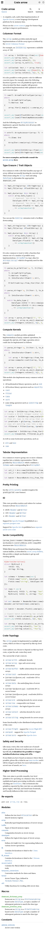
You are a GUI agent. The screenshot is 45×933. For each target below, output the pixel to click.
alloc (3, 813)
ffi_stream (5, 856)
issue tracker (34, 760)
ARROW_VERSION (8, 925)
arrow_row (14, 802)
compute (5, 830)
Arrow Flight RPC (35, 729)
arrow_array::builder (35, 551)
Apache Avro (17, 527)
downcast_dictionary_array (12, 897)
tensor (4, 876)
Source (4, 12)
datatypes (5, 835)
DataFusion (17, 783)
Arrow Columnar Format (15, 44)
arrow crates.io (19, 25)
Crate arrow (20, 2)
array (4, 820)
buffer (4, 825)
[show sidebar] (2, 2)
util (3, 883)
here (24, 765)
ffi (2, 848)
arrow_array (8, 160)
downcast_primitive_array (12, 907)
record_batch (7, 863)
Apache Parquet (18, 521)
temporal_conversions (10, 871)
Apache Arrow (8, 19)
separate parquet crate (11, 523)
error (3, 840)
